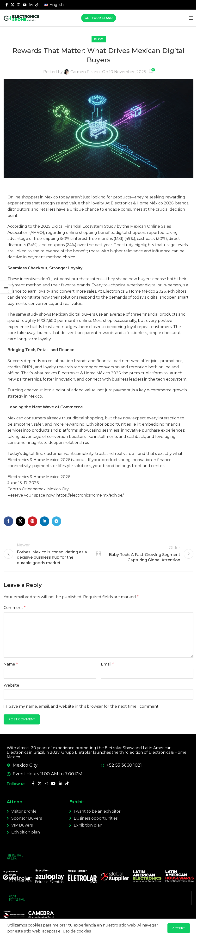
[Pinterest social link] (32, 521)
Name (11, 664)
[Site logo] (22, 17)
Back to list (98, 554)
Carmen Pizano (85, 71)
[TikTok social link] (37, 5)
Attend (15, 802)
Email (107, 664)
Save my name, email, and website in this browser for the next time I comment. (84, 706)
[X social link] (12, 5)
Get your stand (99, 18)
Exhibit (76, 802)
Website (11, 685)
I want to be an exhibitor (97, 811)
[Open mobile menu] (191, 18)
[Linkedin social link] (31, 5)
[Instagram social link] (18, 5)
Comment (15, 607)
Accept (178, 928)
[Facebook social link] (6, 5)
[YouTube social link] (24, 5)
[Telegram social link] (56, 521)
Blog (98, 39)
